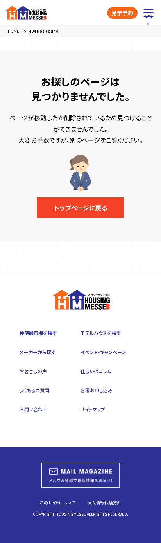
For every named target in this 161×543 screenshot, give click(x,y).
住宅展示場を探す (38, 333)
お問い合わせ (33, 409)
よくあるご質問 (34, 390)
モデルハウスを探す (100, 333)
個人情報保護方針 (104, 502)
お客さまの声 (33, 371)
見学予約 (122, 13)
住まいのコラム (95, 371)
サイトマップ (92, 409)
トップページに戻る (80, 207)
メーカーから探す (37, 352)
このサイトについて (57, 502)
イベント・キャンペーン (103, 352)
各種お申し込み (96, 390)
